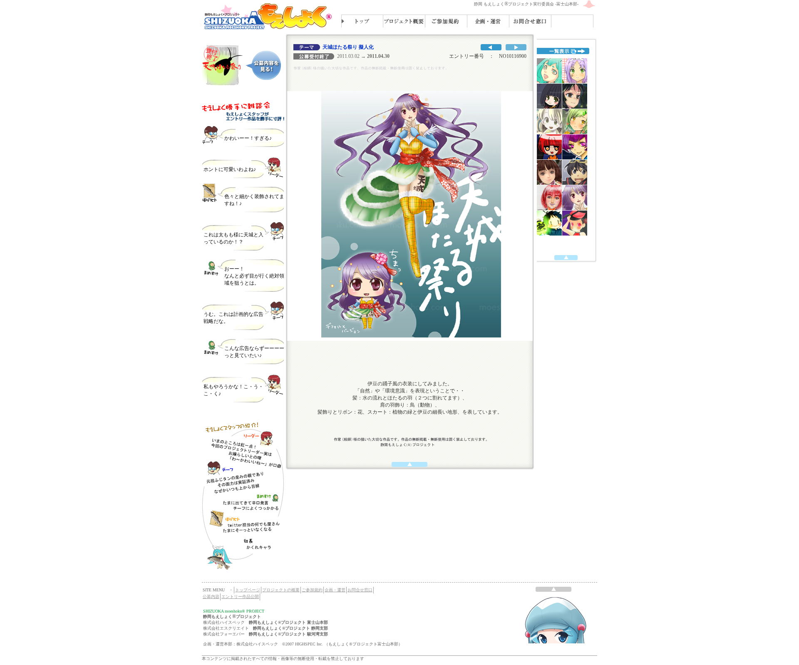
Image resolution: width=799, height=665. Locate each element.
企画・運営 (335, 590)
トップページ (247, 590)
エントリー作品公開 (240, 596)
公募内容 (211, 596)
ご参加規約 (312, 590)
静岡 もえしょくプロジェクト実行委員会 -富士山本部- (526, 4)
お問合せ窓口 (359, 590)
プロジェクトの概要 (281, 590)
